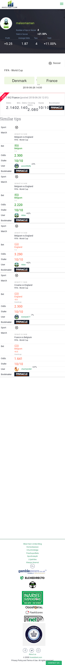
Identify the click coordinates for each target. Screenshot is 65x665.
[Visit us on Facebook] (25, 650)
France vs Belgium (23, 337)
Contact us (54, 663)
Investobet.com (36, 657)
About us (32, 654)
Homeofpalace (32, 546)
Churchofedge (32, 550)
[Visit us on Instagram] (38, 650)
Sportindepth (32, 556)
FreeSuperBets (32, 553)
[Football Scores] (34, 612)
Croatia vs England (23, 285)
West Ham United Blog (32, 543)
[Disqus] (32, 418)
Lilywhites (32, 559)
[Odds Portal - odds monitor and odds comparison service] (34, 607)
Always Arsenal (32, 562)
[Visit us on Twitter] (31, 650)
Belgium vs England (23, 136)
